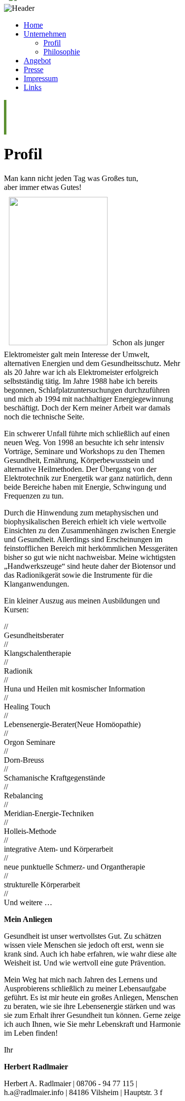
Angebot (37, 60)
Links (32, 87)
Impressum (41, 78)
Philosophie (61, 51)
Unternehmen (45, 34)
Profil (52, 43)
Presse (33, 69)
